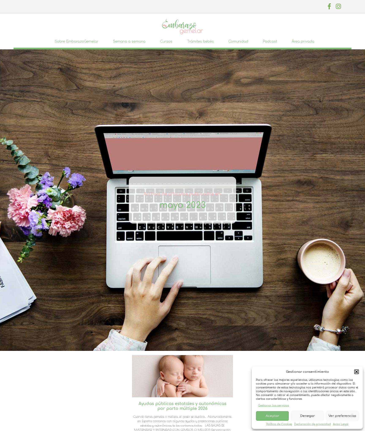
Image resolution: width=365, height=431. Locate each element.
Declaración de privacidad (312, 424)
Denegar (307, 416)
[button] (356, 372)
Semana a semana (129, 41)
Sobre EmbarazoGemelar (76, 41)
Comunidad (238, 41)
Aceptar (272, 416)
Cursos (166, 41)
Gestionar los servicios (273, 405)
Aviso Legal (341, 424)
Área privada (303, 41)
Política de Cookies (279, 424)
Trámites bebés (200, 41)
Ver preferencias (342, 416)
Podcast (270, 41)
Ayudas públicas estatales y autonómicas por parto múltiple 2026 (182, 406)
